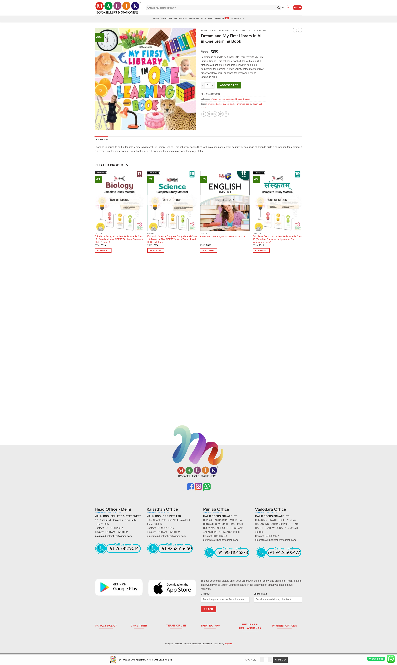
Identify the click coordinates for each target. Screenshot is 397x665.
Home (156, 19)
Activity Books (258, 30)
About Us (166, 19)
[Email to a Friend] (214, 114)
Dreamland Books (234, 99)
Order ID (205, 594)
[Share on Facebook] (203, 114)
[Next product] (295, 30)
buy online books (214, 104)
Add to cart (229, 85)
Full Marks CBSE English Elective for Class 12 (222, 236)
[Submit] (278, 7)
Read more (103, 250)
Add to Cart (280, 659)
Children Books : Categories (227, 30)
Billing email (260, 594)
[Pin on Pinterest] (220, 114)
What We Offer (197, 19)
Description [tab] (101, 139)
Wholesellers (216, 19)
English (246, 99)
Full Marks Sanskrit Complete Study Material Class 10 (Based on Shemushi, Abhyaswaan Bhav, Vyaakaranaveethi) (277, 239)
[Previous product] (300, 30)
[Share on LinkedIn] (226, 114)
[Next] (302, 301)
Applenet (228, 644)
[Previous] (94, 301)
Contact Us (237, 19)
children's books (244, 104)
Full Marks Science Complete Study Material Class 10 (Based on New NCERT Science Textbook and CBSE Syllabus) (172, 239)
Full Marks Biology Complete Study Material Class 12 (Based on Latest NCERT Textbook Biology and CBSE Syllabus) (119, 239)
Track (208, 609)
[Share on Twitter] (209, 114)
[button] (286, 7)
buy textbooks (229, 104)
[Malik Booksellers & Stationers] (118, 7)
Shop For (179, 19)
